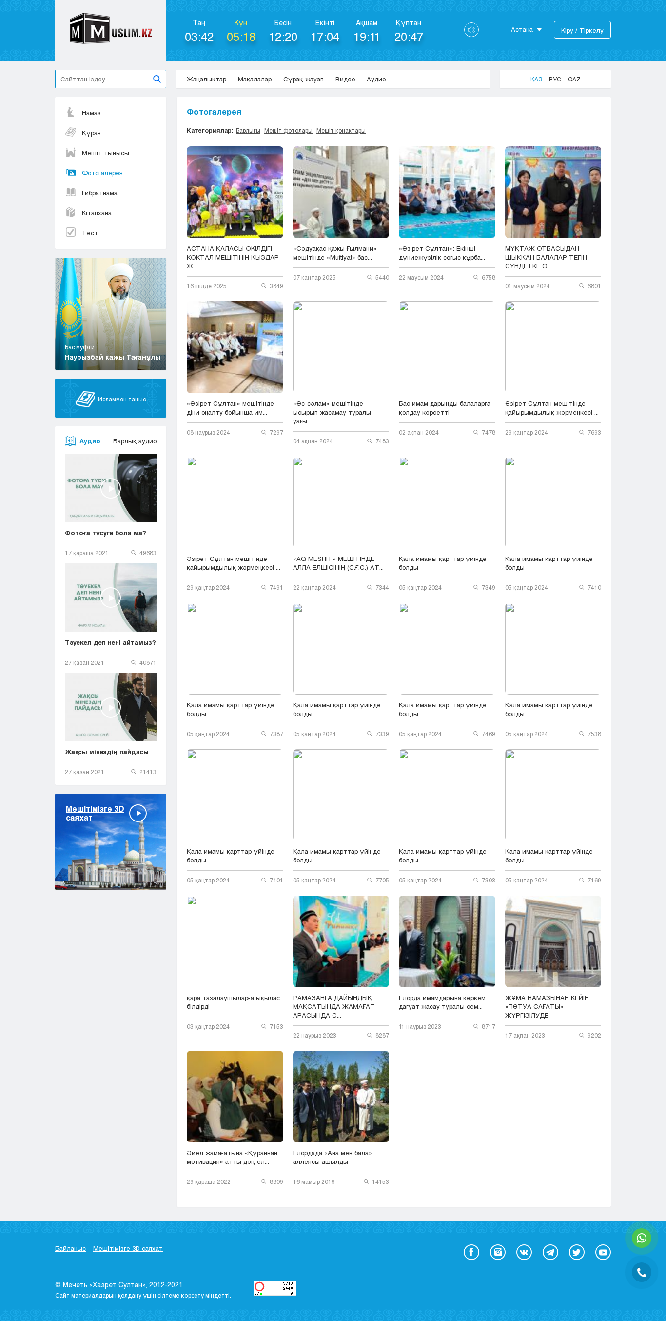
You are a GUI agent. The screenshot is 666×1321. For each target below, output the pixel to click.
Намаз (91, 113)
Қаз (536, 79)
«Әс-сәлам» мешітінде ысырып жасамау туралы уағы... (332, 412)
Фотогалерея (102, 173)
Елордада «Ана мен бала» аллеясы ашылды (332, 1157)
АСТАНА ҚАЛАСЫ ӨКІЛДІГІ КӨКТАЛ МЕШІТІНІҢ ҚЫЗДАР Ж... (233, 257)
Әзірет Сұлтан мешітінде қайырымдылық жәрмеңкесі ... (552, 408)
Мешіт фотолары (288, 130)
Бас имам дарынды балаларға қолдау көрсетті (444, 408)
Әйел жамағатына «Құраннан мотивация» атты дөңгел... (232, 1157)
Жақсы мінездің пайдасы (107, 752)
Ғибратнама (100, 193)
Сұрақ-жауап (303, 79)
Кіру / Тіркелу (582, 30)
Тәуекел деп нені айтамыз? (110, 642)
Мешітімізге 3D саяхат (128, 1248)
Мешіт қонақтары (341, 130)
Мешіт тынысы (105, 153)
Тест (90, 233)
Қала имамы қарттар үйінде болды (443, 563)
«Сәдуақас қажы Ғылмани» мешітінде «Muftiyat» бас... (335, 252)
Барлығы (248, 130)
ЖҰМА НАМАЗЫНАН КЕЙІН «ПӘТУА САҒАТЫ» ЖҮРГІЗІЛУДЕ (548, 1006)
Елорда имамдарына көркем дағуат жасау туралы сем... (442, 1002)
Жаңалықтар (206, 79)
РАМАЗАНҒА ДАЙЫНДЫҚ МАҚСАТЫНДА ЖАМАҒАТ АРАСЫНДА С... (334, 1006)
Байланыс (70, 1248)
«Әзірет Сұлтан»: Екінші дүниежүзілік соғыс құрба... (442, 252)
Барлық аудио (135, 441)
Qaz (574, 79)
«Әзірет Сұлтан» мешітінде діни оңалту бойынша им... (230, 408)
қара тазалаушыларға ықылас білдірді (233, 1002)
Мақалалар (255, 79)
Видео (345, 79)
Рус (555, 79)
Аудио (376, 79)
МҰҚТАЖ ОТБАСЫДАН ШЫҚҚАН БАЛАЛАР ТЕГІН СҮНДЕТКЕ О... (546, 257)
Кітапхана (97, 213)
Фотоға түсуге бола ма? (105, 533)
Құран (91, 133)
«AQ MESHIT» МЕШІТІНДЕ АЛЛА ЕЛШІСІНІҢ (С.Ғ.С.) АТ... (338, 563)
